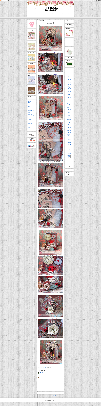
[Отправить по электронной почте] (47, 367)
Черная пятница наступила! (69, 94)
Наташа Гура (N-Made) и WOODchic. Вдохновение (69, 84)
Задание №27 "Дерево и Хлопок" (69, 120)
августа (69, 157)
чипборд (49, 368)
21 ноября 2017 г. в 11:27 (45, 372)
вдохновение (44, 368)
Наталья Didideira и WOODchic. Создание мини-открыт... (69, 128)
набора (56, 255)
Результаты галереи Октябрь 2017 (68, 149)
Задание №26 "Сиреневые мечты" (69, 153)
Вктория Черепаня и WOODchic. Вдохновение (69, 97)
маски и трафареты (30, 118)
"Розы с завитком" (56, 52)
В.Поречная (41, 368)
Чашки (47, 255)
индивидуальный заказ (31, 110)
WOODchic (52, 368)
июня (68, 159)
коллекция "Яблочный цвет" (31, 115)
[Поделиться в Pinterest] (50, 367)
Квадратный (55, 74)
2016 (67, 166)
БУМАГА (29, 102)
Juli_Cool (41, 372)
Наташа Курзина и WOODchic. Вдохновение (69, 87)
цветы (47, 368)
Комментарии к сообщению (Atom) (53, 395)
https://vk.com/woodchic (31, 97)
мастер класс (30, 119)
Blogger (55, 400)
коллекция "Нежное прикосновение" (30, 114)
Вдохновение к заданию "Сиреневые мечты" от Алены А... (69, 139)
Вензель (52, 121)
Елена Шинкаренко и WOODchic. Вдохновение (69, 143)
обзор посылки (30, 123)
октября (69, 155)
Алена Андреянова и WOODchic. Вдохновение (69, 109)
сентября (69, 156)
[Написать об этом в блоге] (48, 367)
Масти (57, 121)
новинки (29, 122)
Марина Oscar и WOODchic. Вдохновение (69, 91)
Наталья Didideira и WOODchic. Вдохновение (69, 80)
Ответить (41, 374)
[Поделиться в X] (49, 367)
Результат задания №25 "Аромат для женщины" (69, 123)
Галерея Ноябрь (68, 151)
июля (68, 158)
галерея (29, 106)
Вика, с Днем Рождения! (69, 146)
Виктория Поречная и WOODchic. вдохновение (69, 105)
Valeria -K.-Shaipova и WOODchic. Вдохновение (69, 101)
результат (29, 124)
